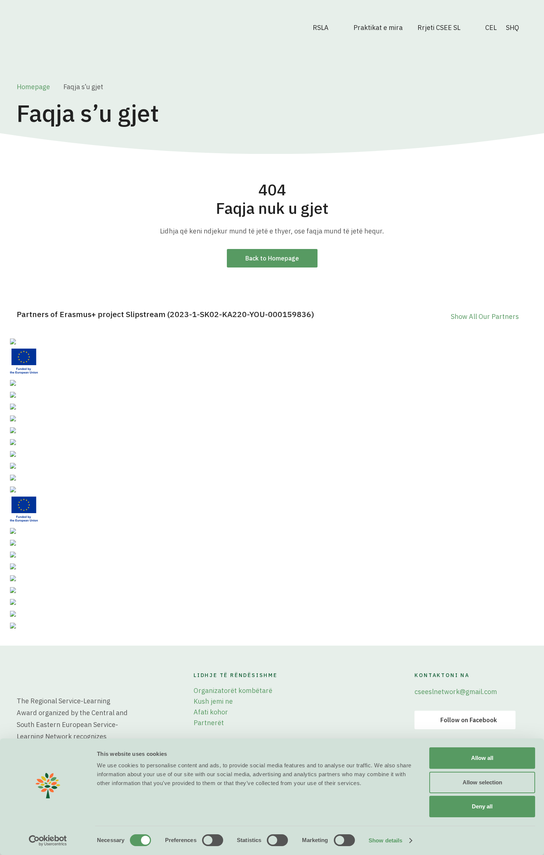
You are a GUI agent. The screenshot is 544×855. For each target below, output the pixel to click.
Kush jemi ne (213, 701)
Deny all (482, 806)
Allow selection (482, 782)
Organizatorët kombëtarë (233, 690)
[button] (516, 27)
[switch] (212, 840)
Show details (385, 840)
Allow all (482, 758)
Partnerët (209, 722)
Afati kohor (211, 712)
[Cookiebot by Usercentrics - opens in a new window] (48, 840)
